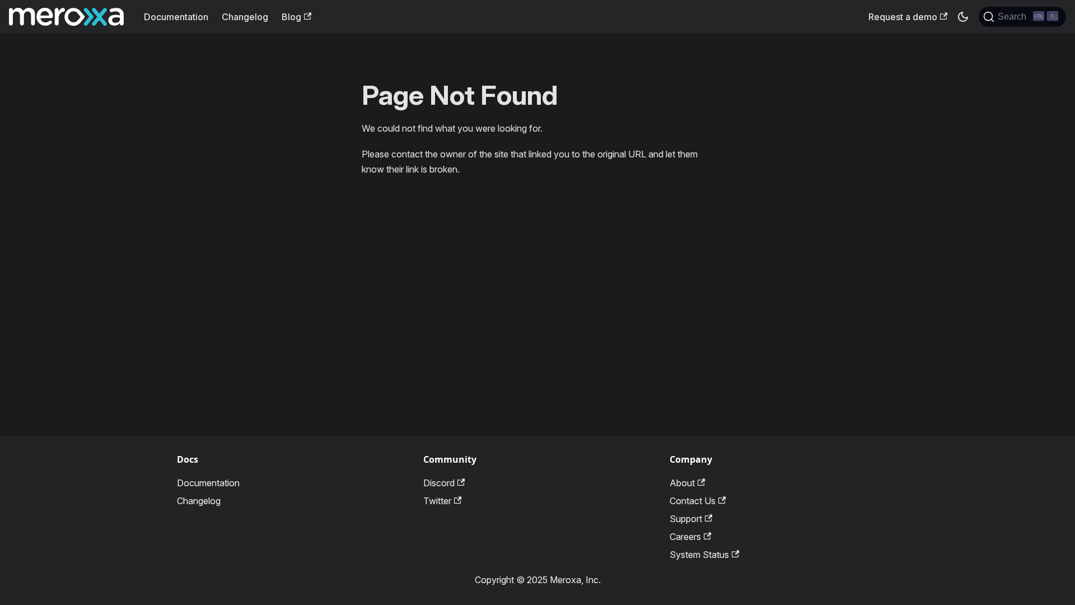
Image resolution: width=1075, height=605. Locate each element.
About (682, 482)
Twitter (437, 500)
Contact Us (693, 500)
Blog (291, 16)
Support (686, 518)
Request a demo (902, 16)
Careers (685, 536)
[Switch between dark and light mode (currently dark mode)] (963, 17)
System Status (699, 554)
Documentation (176, 16)
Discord (439, 482)
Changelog (245, 16)
